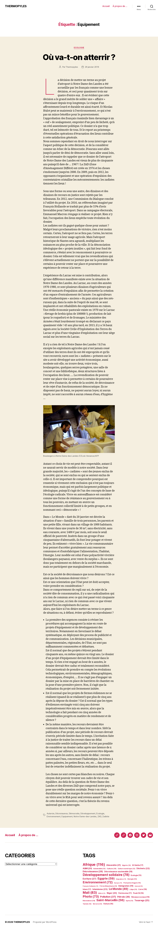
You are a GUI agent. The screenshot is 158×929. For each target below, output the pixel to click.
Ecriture (89, 878)
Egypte (106, 878)
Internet (139, 886)
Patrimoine (125, 893)
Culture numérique (126, 869)
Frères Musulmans (108, 886)
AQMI (87, 868)
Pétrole (123, 896)
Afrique (94, 864)
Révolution (89, 901)
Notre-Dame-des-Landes (85, 816)
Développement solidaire (106, 875)
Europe (118, 883)
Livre (142, 889)
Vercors (97, 904)
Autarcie (50, 813)
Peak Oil (138, 893)
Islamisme (100, 889)
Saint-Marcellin (110, 900)
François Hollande (90, 886)
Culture (111, 869)
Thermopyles (72, 67)
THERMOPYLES (16, 6)
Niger (112, 893)
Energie (132, 879)
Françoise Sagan (132, 883)
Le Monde (118, 889)
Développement (87, 813)
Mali (90, 892)
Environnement (53, 816)
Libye (133, 889)
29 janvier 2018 (92, 67)
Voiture (108, 904)
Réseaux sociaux (140, 897)
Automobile (99, 869)
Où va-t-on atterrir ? (79, 57)
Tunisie (87, 904)
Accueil (106, 6)
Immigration (125, 886)
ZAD (99, 816)
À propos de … (120, 6)
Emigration (121, 879)
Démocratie (74, 813)
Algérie (126, 865)
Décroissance (61, 813)
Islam (87, 889)
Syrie (129, 901)
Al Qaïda (137, 865)
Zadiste (105, 816)
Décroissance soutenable (118, 871)
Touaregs (141, 900)
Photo (91, 896)
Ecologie (79, 48)
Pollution (108, 896)
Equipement (66, 816)
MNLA (101, 893)
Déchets (143, 868)
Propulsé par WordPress (45, 922)
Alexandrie (113, 865)
